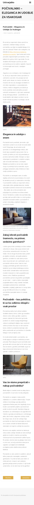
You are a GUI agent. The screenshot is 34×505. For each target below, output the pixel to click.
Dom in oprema (8, 33)
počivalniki (17, 33)
